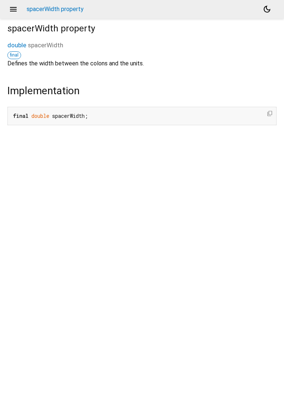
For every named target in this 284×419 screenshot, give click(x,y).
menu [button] (13, 9)
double (16, 45)
